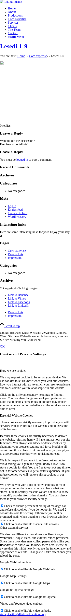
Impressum (14, 257)
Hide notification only (32, 614)
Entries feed (15, 209)
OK (2, 346)
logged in (22, 159)
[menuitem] (39, 8)
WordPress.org (17, 216)
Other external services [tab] (14, 527)
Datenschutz (15, 254)
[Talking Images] (11, 1)
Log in (12, 206)
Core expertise (17, 250)
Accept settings (9, 614)
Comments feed (17, 213)
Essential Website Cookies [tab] (16, 415)
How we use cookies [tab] (13, 370)
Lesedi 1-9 (13, 46)
